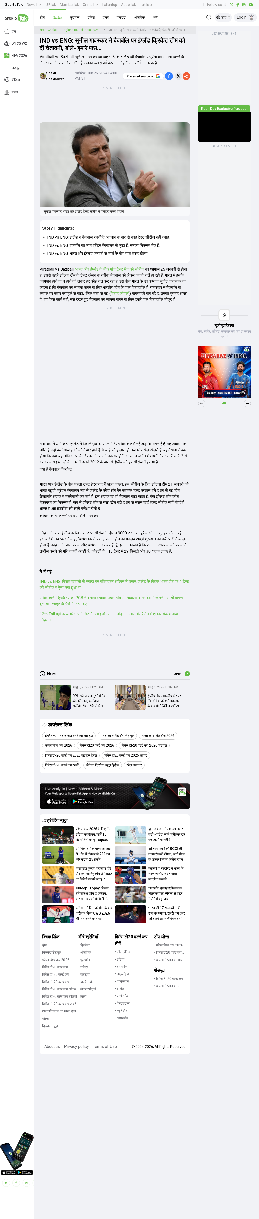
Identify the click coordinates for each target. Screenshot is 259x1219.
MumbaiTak (69, 5)
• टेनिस (83, 967)
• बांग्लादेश (121, 967)
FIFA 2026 (19, 56)
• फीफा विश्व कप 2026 (168, 945)
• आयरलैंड (121, 1018)
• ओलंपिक (84, 952)
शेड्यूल (16, 68)
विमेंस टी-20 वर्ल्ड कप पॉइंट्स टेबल (55, 982)
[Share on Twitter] (178, 76)
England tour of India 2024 (80, 30)
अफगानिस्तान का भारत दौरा (59, 1011)
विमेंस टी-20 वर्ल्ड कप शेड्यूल (55, 974)
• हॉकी (82, 996)
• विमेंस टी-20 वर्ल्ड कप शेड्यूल (168, 979)
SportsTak (14, 5)
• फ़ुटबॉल (84, 960)
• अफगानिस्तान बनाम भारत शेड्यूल (167, 986)
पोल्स (15, 92)
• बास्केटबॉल (86, 982)
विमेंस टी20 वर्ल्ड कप (55, 967)
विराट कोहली (120, 293)
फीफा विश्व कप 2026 (55, 960)
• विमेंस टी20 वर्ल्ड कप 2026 (168, 952)
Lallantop (109, 5)
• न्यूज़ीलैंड (121, 1011)
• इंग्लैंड (119, 989)
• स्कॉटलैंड (121, 996)
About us (52, 1046)
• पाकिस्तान (122, 981)
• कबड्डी (84, 974)
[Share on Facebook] (169, 76)
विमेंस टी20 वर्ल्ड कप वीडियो (59, 996)
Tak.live (146, 5)
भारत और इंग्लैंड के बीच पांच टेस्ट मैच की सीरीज (109, 269)
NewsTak (34, 5)
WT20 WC (19, 44)
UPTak (51, 5)
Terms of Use (105, 1046)
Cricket (53, 30)
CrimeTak (90, 5)
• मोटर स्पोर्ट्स (87, 989)
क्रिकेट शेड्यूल (51, 952)
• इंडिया (119, 959)
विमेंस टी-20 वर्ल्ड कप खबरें (59, 1004)
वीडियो (16, 80)
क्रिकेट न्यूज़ (50, 1026)
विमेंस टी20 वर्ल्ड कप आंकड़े (59, 989)
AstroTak (128, 5)
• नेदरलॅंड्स (122, 974)
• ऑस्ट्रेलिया (123, 952)
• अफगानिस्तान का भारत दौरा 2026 (169, 960)
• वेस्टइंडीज (122, 1003)
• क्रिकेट (84, 945)
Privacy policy (76, 1046)
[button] (42, 17)
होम (14, 31)
